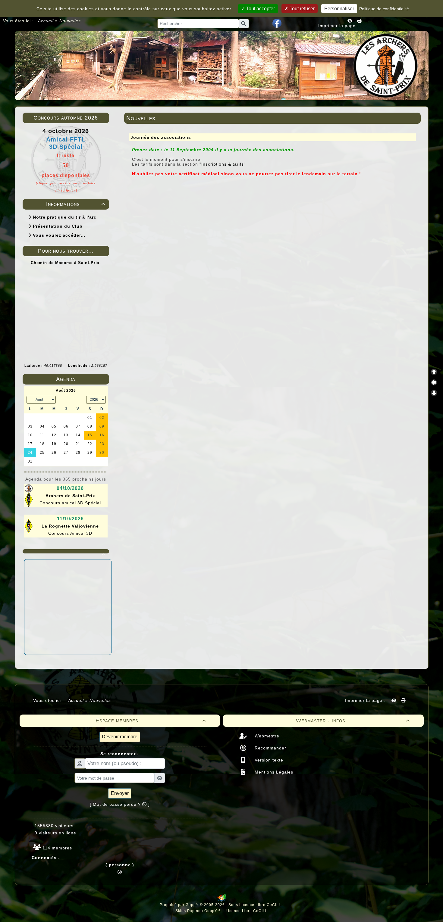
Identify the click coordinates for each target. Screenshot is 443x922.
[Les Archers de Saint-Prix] (222, 65)
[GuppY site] (221, 901)
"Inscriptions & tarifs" (223, 164)
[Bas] (434, 393)
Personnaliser (339, 8)
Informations (75, 204)
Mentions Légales (273, 772)
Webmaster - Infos (353, 721)
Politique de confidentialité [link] (384, 8)
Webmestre (266, 736)
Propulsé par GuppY (180, 905)
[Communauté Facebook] (276, 22)
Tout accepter (260, 8)
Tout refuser (301, 8)
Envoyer (120, 793)
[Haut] (434, 372)
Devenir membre (119, 736)
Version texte (268, 760)
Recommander (269, 748)
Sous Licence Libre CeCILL (255, 905)
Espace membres (151, 721)
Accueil (46, 20)
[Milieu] (434, 382)
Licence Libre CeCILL (246, 911)
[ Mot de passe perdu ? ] (120, 804)
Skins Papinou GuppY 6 (199, 911)
